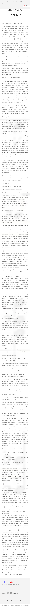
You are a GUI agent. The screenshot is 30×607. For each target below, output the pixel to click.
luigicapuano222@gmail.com (12, 584)
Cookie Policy (19, 601)
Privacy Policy (11, 601)
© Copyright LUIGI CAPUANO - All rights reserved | (11, 605)
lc (3, 582)
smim (7, 582)
